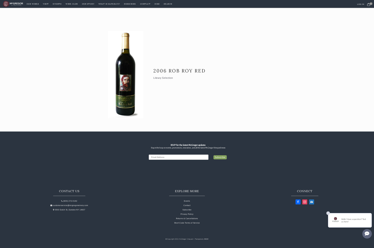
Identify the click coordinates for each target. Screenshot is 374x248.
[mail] (311, 202)
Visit (46, 4)
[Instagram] (304, 202)
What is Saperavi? (109, 4)
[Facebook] (298, 202)
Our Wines (33, 4)
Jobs (157, 4)
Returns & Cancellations (187, 219)
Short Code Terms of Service (187, 223)
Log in (360, 4)
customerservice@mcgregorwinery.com (70, 205)
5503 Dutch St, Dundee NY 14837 (69, 210)
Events (57, 4)
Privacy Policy (187, 214)
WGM (206, 239)
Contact (145, 4)
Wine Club (72, 4)
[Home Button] (13, 4)
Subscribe (130, 4)
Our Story (88, 4)
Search (168, 4)
